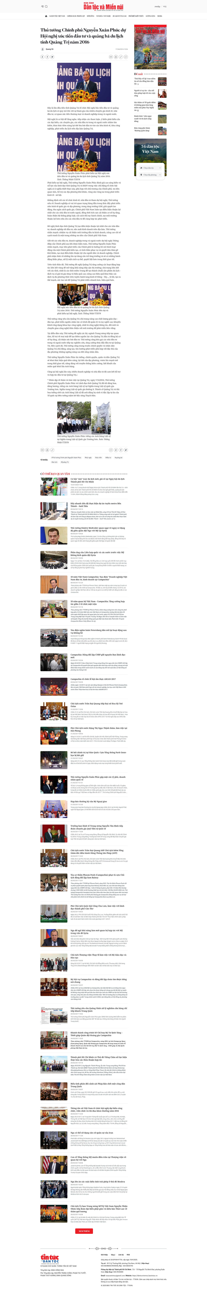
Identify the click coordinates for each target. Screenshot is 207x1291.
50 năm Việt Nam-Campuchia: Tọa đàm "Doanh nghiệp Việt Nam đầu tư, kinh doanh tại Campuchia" (99, 578)
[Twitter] (52, 57)
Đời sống (90, 16)
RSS (128, 1255)
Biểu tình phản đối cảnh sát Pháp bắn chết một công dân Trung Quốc (98, 1085)
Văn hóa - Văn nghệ (103, 16)
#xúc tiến (98, 458)
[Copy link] (121, 57)
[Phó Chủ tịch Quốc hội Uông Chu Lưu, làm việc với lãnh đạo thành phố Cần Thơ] (53, 914)
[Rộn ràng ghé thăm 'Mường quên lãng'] (162, 131)
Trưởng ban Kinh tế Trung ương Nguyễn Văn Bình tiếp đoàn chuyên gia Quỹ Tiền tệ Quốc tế (97, 827)
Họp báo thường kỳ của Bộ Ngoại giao (89, 801)
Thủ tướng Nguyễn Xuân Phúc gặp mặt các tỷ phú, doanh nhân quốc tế (98, 778)
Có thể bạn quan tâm (55, 473)
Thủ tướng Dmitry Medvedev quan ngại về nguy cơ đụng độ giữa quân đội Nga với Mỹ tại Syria (98, 529)
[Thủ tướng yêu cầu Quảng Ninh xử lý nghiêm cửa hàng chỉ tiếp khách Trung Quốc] (53, 1016)
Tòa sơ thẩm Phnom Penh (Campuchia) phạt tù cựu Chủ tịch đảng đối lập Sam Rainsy (97, 876)
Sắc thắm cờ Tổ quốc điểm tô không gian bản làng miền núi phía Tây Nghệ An (145, 106)
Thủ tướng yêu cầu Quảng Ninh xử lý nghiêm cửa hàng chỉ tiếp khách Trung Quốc (99, 1009)
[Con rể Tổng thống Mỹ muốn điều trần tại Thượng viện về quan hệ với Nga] (53, 1165)
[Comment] (126, 57)
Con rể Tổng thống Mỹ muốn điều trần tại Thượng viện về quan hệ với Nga (98, 1158)
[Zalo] (42, 57)
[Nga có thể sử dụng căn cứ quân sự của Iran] (53, 1140)
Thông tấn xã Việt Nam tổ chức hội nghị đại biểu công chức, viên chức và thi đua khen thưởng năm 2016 (96, 1109)
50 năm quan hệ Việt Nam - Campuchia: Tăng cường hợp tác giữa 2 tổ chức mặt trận (98, 602)
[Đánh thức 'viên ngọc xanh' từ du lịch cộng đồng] (162, 119)
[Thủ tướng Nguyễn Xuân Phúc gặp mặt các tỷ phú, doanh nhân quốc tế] (53, 785)
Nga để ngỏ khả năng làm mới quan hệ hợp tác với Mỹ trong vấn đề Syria (97, 931)
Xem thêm (84, 1231)
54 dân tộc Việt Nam (57, 16)
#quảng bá (118, 458)
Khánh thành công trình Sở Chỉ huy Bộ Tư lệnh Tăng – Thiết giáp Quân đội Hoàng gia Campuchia (97, 1034)
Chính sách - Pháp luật (76, 16)
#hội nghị (88, 458)
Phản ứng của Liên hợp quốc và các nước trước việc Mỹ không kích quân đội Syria (97, 553)
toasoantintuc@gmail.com (115, 1276)
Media (159, 16)
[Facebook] (47, 57)
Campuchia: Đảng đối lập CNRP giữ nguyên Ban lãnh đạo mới (98, 656)
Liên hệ (121, 1255)
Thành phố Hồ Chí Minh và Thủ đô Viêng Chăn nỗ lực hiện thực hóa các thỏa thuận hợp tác (99, 1058)
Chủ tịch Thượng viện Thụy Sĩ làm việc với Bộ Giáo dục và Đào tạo (98, 956)
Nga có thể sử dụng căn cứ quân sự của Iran (92, 1132)
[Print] (116, 57)
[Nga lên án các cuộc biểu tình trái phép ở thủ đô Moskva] (53, 1189)
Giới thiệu (104, 1255)
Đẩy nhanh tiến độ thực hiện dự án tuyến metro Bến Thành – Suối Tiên (96, 504)
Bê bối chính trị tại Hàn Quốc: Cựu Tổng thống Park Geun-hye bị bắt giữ (98, 753)
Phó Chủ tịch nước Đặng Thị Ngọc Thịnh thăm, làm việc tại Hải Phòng (99, 729)
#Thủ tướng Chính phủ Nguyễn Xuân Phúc (66, 458)
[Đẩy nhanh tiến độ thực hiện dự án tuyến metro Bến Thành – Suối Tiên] (53, 511)
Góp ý (113, 1255)
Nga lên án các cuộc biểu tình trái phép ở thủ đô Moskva (98, 1181)
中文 (165, 6)
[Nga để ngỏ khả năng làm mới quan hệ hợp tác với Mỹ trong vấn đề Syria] (53, 938)
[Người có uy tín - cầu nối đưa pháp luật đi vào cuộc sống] (162, 93)
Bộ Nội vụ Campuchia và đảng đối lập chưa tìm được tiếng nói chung (99, 980)
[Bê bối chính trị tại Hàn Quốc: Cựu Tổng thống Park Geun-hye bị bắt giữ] (53, 760)
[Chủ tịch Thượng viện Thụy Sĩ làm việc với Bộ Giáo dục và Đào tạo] (53, 962)
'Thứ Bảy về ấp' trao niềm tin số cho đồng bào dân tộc (144, 81)
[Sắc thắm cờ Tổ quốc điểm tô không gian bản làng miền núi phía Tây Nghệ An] (162, 105)
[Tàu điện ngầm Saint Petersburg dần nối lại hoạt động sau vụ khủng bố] (53, 638)
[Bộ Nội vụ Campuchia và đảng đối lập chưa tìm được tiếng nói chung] (53, 987)
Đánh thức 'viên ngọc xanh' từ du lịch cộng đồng (143, 118)
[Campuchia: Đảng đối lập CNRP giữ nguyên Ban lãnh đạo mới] (53, 662)
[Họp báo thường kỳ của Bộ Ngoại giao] (53, 809)
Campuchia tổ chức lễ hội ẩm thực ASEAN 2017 (93, 679)
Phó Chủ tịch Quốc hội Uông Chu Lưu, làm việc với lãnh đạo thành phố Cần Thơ (97, 907)
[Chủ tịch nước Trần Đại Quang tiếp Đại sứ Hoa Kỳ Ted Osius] (53, 711)
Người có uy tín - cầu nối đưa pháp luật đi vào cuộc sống (144, 93)
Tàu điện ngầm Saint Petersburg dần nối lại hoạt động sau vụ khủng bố (99, 631)
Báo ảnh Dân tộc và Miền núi (103, 6)
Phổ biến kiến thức (136, 16)
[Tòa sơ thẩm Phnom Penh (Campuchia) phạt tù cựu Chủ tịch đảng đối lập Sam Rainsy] (53, 883)
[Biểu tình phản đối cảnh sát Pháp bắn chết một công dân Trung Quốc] (53, 1091)
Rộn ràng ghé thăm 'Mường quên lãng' (142, 129)
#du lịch (54, 462)
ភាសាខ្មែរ (157, 6)
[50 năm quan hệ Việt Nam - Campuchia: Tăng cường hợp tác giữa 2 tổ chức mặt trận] (53, 609)
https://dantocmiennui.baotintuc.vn (144, 1276)
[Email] (111, 57)
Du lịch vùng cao (119, 16)
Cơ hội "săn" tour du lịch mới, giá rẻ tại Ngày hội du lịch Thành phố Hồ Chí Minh (98, 480)
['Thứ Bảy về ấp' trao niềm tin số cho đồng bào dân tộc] (162, 81)
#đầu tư (108, 458)
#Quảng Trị (65, 462)
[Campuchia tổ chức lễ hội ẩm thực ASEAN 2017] (53, 687)
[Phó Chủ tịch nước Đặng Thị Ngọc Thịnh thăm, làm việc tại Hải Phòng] (53, 736)
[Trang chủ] (46, 16)
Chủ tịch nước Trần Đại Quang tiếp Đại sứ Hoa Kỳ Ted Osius (96, 705)
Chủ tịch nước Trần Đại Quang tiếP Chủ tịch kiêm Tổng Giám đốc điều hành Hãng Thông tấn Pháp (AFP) (97, 851)
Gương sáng (150, 16)
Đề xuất (138, 74)
